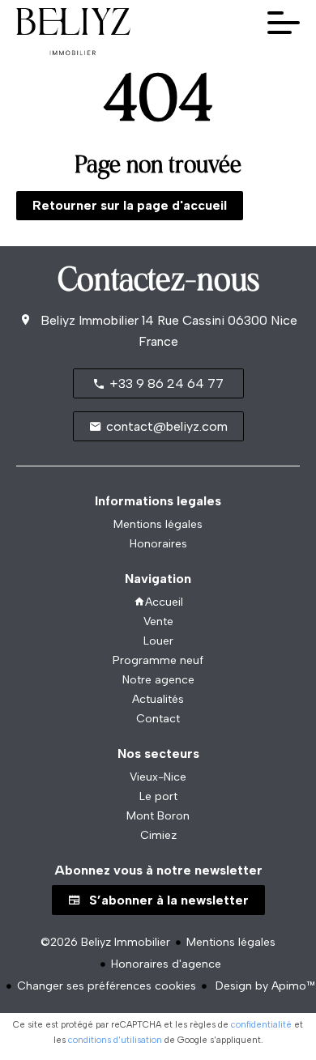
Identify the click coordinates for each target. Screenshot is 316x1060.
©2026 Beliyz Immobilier (105, 942)
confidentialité (261, 1025)
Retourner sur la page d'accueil (129, 205)
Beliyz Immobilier (90, 320)
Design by (263, 986)
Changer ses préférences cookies (106, 986)
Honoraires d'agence (166, 964)
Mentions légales (230, 942)
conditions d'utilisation (115, 1040)
